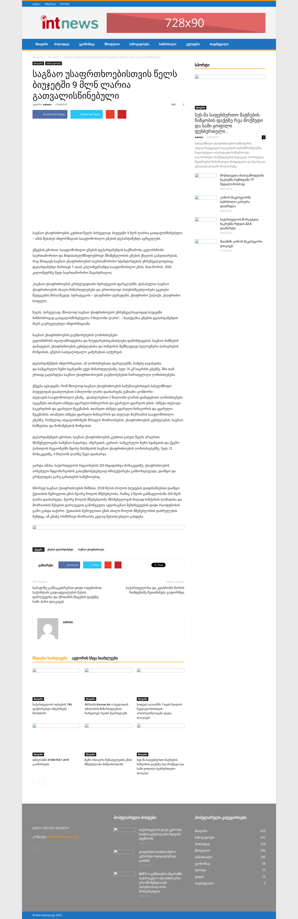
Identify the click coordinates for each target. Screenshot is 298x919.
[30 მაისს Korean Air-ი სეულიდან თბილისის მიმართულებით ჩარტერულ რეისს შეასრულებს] (108, 684)
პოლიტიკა (61, 44)
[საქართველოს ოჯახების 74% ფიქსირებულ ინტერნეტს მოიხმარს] (56, 684)
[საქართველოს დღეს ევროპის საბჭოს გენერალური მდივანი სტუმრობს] (124, 835)
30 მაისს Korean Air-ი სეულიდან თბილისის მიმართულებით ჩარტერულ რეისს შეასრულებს (106, 709)
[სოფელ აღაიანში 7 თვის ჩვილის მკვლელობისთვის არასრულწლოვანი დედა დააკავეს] (160, 684)
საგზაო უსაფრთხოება (91, 549)
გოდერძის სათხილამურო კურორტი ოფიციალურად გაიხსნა (157, 856)
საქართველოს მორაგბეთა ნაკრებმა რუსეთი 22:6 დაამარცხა (239, 224)
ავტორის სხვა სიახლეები (95, 658)
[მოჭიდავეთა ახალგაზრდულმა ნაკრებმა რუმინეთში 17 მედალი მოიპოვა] (206, 180)
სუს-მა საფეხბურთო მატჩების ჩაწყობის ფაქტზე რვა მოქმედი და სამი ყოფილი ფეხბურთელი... (229, 123)
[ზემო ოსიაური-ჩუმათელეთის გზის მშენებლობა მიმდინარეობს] (108, 740)
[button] (260, 44)
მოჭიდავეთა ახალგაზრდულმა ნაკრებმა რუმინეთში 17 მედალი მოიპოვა (242, 180)
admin (47, 104)
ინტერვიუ (50, 3)
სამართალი (167, 44)
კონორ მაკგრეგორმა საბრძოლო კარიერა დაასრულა (235, 202)
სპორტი (64, 3)
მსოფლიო (112, 44)
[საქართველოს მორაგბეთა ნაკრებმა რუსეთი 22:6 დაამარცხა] (206, 225)
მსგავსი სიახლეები (50, 658)
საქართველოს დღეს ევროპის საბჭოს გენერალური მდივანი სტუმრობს (160, 834)
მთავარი (42, 44)
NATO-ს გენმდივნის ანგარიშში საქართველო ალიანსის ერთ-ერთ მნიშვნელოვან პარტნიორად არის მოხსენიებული (160, 882)
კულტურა (193, 44)
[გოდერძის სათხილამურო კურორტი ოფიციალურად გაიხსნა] (124, 857)
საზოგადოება (139, 44)
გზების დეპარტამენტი (60, 549)
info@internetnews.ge (63, 837)
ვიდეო (36, 3)
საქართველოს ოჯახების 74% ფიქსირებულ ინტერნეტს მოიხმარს (52, 709)
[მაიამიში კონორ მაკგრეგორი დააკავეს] (206, 247)
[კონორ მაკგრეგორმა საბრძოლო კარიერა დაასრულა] (206, 202)
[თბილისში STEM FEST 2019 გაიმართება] (56, 740)
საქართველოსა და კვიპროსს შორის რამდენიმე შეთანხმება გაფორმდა (155, 590)
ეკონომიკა (87, 44)
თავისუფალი (219, 44)
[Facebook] (263, 4)
